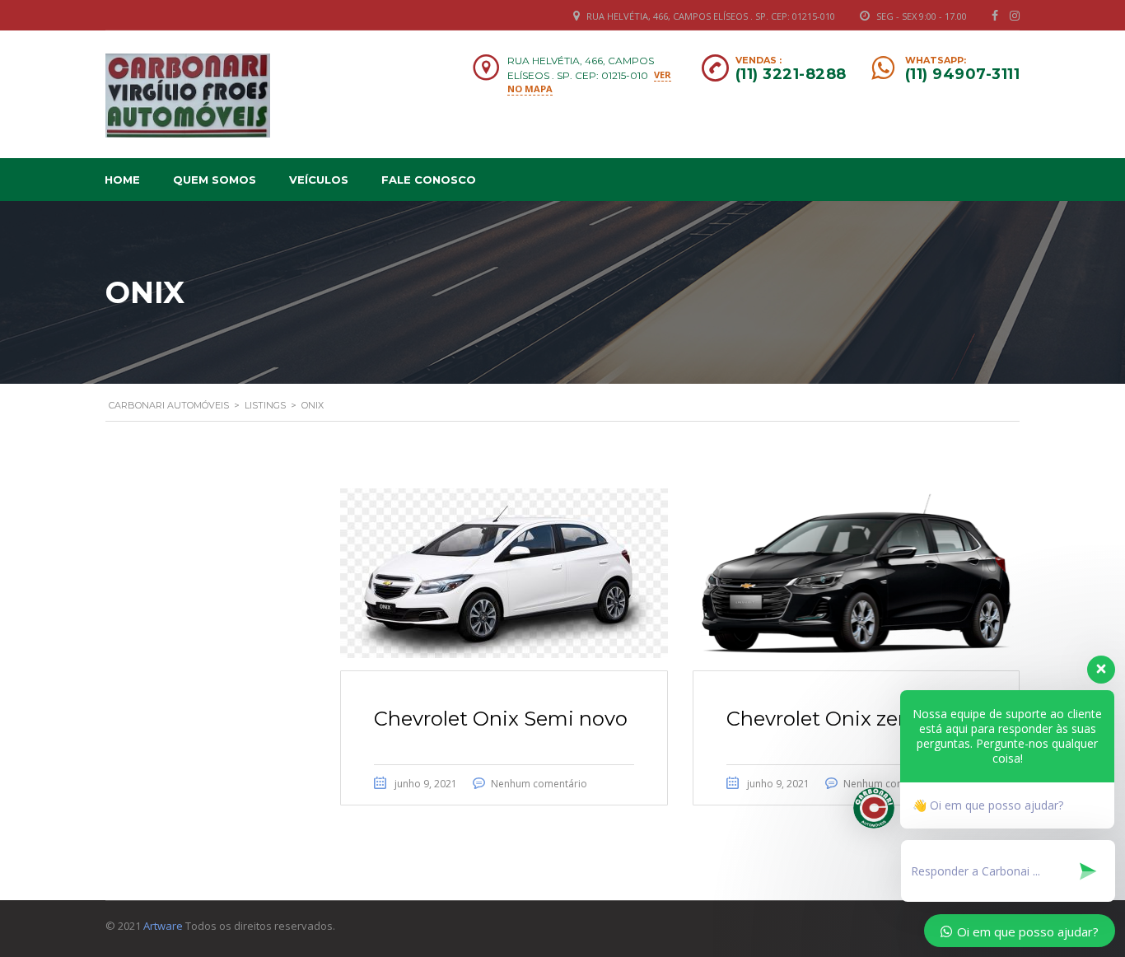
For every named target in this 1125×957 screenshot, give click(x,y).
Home (122, 179)
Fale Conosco (428, 179)
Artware (163, 925)
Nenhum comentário (539, 784)
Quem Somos (214, 179)
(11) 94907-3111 (962, 74)
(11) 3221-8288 (791, 74)
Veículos (318, 179)
